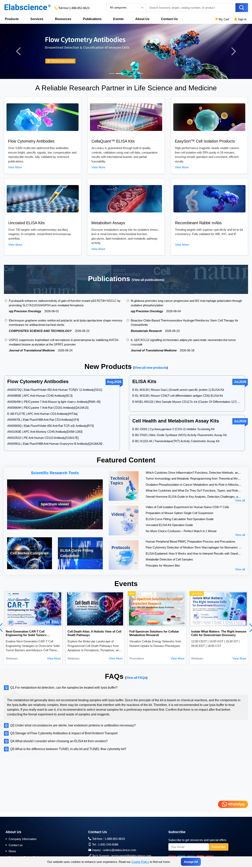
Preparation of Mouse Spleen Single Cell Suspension (179, 513)
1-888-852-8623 (79, 8)
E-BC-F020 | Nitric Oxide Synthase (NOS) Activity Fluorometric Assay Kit (179, 435)
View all (240, 500)
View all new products (150, 367)
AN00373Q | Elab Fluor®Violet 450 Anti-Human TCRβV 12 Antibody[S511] (54, 389)
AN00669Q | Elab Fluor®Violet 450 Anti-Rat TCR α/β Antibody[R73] (50, 425)
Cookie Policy (140, 861)
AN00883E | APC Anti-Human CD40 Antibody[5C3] (39, 395)
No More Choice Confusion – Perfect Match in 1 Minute (181, 531)
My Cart (223, 19)
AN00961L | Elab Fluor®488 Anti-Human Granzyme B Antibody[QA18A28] (54, 443)
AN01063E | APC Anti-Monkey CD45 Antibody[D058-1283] (44, 431)
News (11, 851)
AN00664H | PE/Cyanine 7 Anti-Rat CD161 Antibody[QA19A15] (47, 407)
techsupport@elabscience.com (131, 855)
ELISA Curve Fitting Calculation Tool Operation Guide (180, 519)
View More (15, 167)
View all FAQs (136, 677)
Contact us (14, 845)
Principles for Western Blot (163, 565)
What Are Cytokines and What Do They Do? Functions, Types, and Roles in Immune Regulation (194, 490)
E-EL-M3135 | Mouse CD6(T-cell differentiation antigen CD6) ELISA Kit (177, 395)
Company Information (21, 839)
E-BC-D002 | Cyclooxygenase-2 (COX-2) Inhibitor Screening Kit (173, 429)
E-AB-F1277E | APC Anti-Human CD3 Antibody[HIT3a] (42, 413)
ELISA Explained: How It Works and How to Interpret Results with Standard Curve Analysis (194, 553)
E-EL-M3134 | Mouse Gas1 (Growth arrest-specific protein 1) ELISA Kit (178, 389)
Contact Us (169, 19)
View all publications (148, 280)
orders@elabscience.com (119, 850)
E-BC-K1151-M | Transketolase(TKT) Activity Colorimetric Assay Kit (175, 441)
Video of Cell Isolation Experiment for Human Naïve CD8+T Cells (187, 507)
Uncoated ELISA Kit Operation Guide (169, 525)
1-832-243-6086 (108, 844)
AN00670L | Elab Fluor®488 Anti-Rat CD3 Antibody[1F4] (43, 419)
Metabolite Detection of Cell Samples (169, 559)
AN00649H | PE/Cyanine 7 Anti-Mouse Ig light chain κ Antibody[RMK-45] (53, 401)
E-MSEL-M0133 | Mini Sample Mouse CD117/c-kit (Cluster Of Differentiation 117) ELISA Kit (187, 401)
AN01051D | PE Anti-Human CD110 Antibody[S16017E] (43, 437)
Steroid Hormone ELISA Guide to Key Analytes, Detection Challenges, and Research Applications (194, 496)
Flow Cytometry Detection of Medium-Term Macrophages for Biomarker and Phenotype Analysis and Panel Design (194, 547)
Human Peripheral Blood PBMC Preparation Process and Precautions (190, 541)
